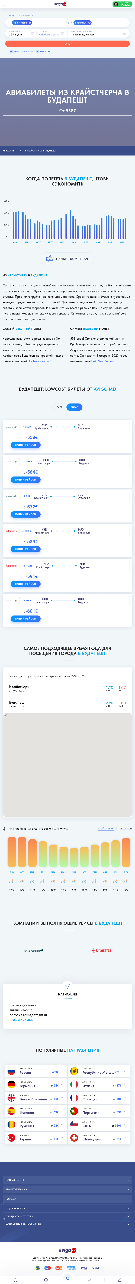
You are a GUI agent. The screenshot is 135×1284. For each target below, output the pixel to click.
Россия (25, 1072)
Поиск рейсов (25, 445)
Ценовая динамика (23, 1005)
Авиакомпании (23, 1020)
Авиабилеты (75, 1258)
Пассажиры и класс (82, 31)
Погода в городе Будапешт (28, 1015)
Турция (25, 1139)
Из (9, 23)
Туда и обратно (26, 15)
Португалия (91, 1112)
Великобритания (33, 1099)
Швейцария (92, 1139)
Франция (89, 1099)
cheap (74, 407)
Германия (27, 1086)
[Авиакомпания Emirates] (101, 950)
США (86, 1126)
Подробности (15, 1208)
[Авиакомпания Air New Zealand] (34, 950)
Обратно (43, 31)
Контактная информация (24, 1224)
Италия (88, 1086)
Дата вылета (16, 31)
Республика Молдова (98, 1072)
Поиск (67, 43)
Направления (14, 1180)
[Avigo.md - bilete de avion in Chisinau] (67, 1250)
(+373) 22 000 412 (94, 1260)
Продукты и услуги (19, 1216)
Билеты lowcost (21, 1010)
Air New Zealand (39, 361)
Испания (27, 1112)
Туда (11, 15)
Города (10, 1198)
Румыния (27, 1126)
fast (59, 407)
